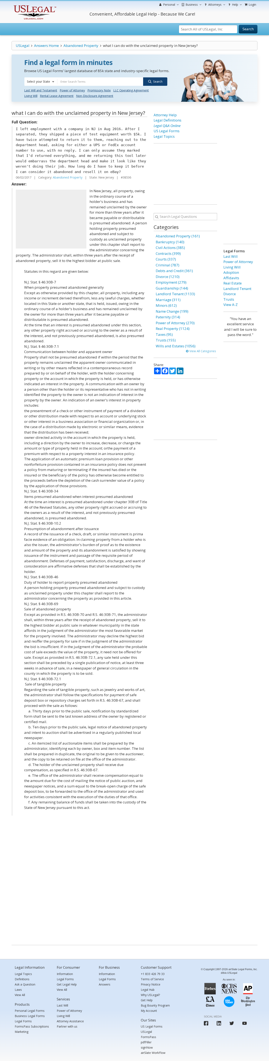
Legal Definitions (167, 120)
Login (252, 5)
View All (20, 995)
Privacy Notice (150, 984)
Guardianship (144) (172, 288)
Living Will (30, 96)
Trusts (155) (166, 340)
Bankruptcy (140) (170, 241)
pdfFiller (146, 1042)
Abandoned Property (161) (178, 236)
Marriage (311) (168, 299)
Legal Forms (23, 1021)
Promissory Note (99, 90)
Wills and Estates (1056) (175, 346)
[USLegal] (34, 5)
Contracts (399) (168, 253)
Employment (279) (171, 282)
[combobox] (40, 81)
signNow (147, 1047)
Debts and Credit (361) (174, 270)
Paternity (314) (168, 317)
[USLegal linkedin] (219, 1023)
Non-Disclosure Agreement (94, 96)
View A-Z (230, 304)
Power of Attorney (72, 90)
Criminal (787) (167, 265)
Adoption (231, 272)
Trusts (228, 299)
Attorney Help (165, 114)
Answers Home (46, 45)
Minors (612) (166, 305)
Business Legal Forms (30, 1016)
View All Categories (202, 351)
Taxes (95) (164, 334)
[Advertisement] (51, 219)
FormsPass (148, 1037)
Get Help (147, 1000)
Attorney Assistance (70, 1021)
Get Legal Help (67, 984)
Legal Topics (164, 136)
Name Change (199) (172, 311)
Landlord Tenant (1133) (175, 293)
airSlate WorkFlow (153, 1053)
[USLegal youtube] (244, 1023)
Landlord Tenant (237, 288)
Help (234, 5)
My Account (149, 1011)
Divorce (229, 293)
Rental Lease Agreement (57, 96)
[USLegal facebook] (206, 1023)
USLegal (22, 45)
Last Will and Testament (40, 90)
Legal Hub (147, 990)
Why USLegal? (150, 995)
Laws (18, 990)
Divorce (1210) (167, 276)
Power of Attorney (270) (175, 322)
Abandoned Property (80, 45)
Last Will (230, 256)
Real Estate (232, 283)
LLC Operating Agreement (131, 90)
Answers (104, 984)
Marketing (21, 1032)
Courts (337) (166, 259)
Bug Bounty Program (155, 1005)
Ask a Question (25, 984)
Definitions (22, 979)
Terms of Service (152, 979)
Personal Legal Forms (30, 1011)
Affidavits (231, 277)
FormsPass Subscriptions (32, 1026)
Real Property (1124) (173, 328)
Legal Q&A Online (167, 125)
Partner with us (67, 1026)
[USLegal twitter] (231, 1023)
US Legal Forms (166, 130)
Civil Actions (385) (170, 247)
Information (65, 974)
